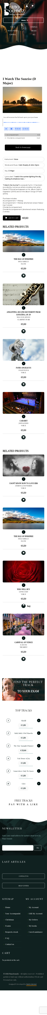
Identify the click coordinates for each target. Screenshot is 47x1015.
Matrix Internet (31, 984)
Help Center (23, 886)
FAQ (7, 938)
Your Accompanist (12, 914)
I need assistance (36, 932)
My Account (34, 907)
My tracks (33, 926)
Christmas (9, 920)
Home (7, 907)
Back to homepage (23, 147)
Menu (23, 20)
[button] (23, 276)
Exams (8, 926)
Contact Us (23, 876)
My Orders (33, 920)
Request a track (11, 932)
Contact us (9, 944)
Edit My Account (36, 914)
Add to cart (13, 218)
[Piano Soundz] (14, 9)
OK (38, 848)
